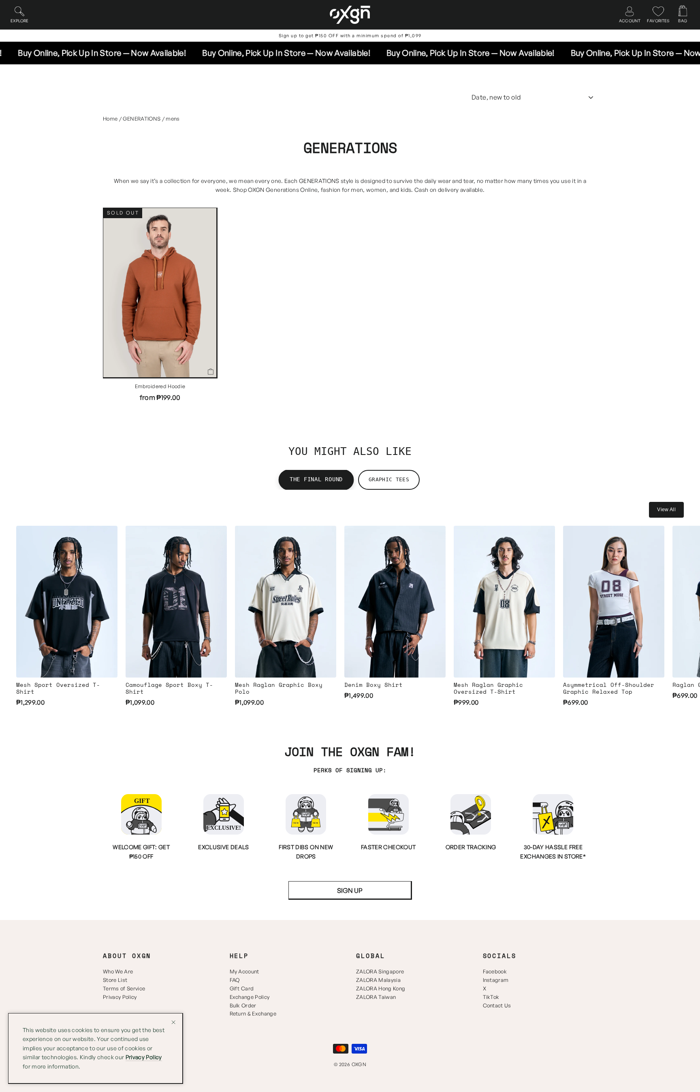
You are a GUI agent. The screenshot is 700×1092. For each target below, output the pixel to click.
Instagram (496, 980)
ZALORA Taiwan (376, 997)
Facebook (495, 971)
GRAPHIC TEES (389, 479)
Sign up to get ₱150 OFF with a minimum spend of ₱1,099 (350, 35)
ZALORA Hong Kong (380, 988)
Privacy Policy (120, 997)
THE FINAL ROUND (316, 479)
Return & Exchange (253, 1013)
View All (666, 509)
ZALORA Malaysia (378, 980)
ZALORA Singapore (380, 971)
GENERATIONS (141, 118)
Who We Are (118, 971)
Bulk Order (243, 1005)
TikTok (491, 997)
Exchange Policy (250, 997)
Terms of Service (124, 988)
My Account (244, 971)
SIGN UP (350, 890)
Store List (115, 980)
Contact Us (497, 1005)
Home (110, 118)
